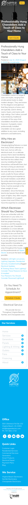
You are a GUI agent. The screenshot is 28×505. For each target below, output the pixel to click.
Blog (4, 465)
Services (6, 335)
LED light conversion (16, 259)
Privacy (5, 489)
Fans (4, 354)
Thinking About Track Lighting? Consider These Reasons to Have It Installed (14, 270)
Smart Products (8, 458)
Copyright (9, 489)
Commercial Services (10, 453)
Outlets (5, 350)
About (5, 362)
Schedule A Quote (13, 298)
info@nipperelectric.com (11, 428)
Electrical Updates (8, 266)
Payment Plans (8, 463)
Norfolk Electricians (9, 479)
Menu (22, 3)
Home (5, 331)
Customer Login (8, 448)
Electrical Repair (8, 460)
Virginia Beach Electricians (12, 477)
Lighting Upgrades (8, 261)
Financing (7, 358)
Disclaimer (20, 489)
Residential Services (10, 451)
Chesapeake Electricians (11, 481)
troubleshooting (14, 264)
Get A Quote (14, 38)
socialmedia (14, 62)
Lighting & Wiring (10, 346)
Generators (7, 339)
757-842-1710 (11, 431)
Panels (5, 343)
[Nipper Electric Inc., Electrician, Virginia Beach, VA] (14, 401)
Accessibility (14, 489)
